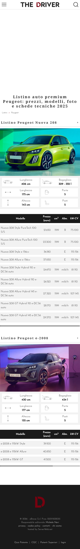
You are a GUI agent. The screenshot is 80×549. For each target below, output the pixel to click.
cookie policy (34, 526)
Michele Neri (52, 522)
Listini (4, 113)
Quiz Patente (21, 542)
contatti (46, 526)
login (63, 542)
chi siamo (57, 526)
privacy (21, 526)
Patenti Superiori (48, 542)
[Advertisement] (40, 51)
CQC (34, 542)
